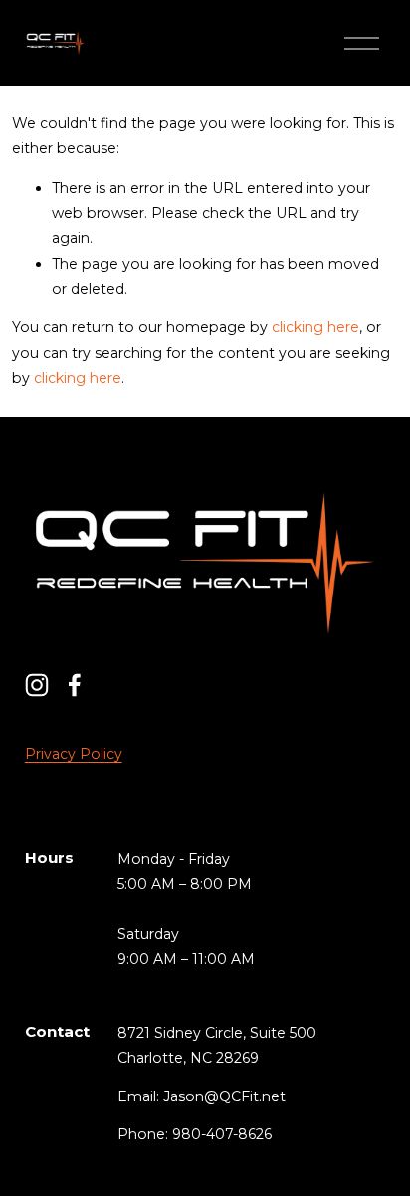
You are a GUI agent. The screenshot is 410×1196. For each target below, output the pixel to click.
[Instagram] (37, 685)
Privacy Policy (73, 754)
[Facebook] (75, 685)
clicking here (315, 327)
